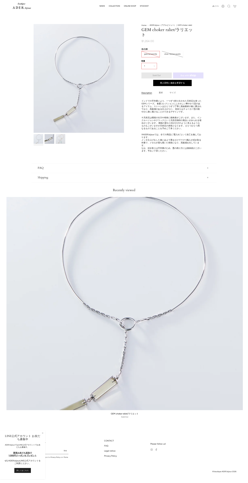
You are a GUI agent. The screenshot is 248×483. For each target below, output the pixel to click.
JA (213, 6)
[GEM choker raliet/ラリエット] (38, 139)
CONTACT (109, 441)
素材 (161, 92)
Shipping (43, 177)
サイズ (173, 92)
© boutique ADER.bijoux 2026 (224, 471)
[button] (114, 6)
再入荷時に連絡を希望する (172, 83)
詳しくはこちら (23, 470)
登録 (65, 451)
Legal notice (109, 451)
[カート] (235, 6)
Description (146, 93)
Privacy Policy (55, 457)
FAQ (41, 168)
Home (143, 25)
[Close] (42, 433)
